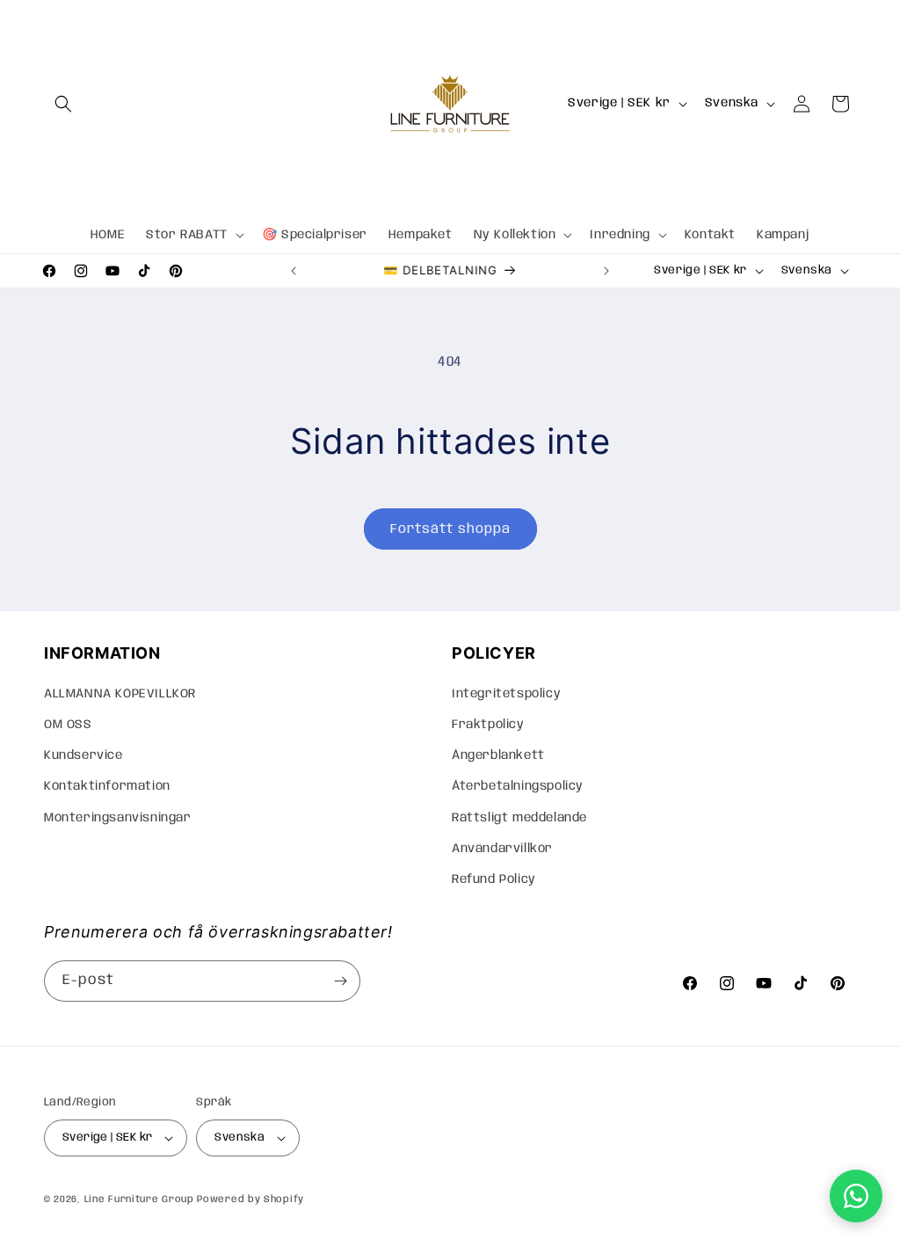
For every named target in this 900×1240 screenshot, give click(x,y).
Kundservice (83, 755)
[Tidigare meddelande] (293, 271)
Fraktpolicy (488, 724)
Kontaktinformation (107, 786)
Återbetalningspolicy (518, 786)
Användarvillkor (502, 848)
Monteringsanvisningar (118, 818)
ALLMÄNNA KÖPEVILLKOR (120, 694)
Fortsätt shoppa (450, 529)
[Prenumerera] (340, 981)
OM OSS (68, 724)
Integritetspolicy (506, 694)
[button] (63, 103)
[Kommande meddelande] (606, 271)
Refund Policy (494, 879)
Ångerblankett (498, 755)
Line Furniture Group (139, 1199)
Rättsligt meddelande (519, 818)
